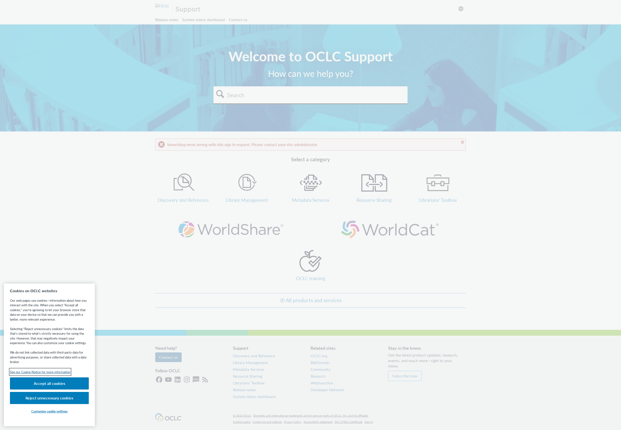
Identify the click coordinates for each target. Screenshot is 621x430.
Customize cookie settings (49, 411)
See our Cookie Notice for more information (40, 372)
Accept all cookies (49, 383)
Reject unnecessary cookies (49, 398)
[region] (49, 355)
